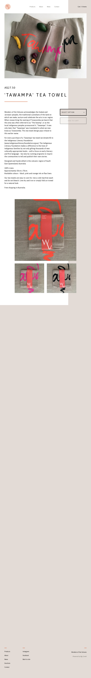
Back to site (26, 659)
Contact (56, 6)
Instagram (26, 651)
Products (32, 6)
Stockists (7, 663)
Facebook (26, 655)
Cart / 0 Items (82, 6)
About (41, 6)
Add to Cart (73, 120)
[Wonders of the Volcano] (7, 6)
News (48, 6)
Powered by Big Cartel (80, 656)
